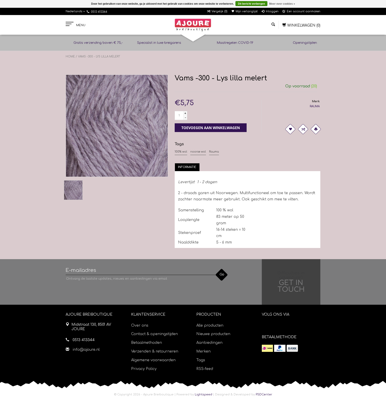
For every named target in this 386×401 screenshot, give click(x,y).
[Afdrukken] (315, 129)
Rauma (214, 151)
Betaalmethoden (146, 343)
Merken (203, 351)
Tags (200, 360)
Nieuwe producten (213, 334)
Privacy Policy (144, 369)
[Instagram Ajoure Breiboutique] (290, 326)
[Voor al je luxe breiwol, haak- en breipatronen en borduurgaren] (193, 25)
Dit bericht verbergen (251, 3)
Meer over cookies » (282, 3)
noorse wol (198, 151)
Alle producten (209, 325)
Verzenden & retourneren (154, 351)
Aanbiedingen (209, 343)
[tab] (187, 167)
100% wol (181, 151)
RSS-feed (204, 369)
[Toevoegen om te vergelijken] (303, 129)
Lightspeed (203, 394)
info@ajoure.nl (86, 350)
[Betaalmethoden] (267, 348)
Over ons (139, 325)
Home (70, 56)
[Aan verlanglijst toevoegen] (290, 129)
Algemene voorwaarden (153, 360)
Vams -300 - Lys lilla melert (99, 56)
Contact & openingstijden (154, 334)
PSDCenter (264, 394)
